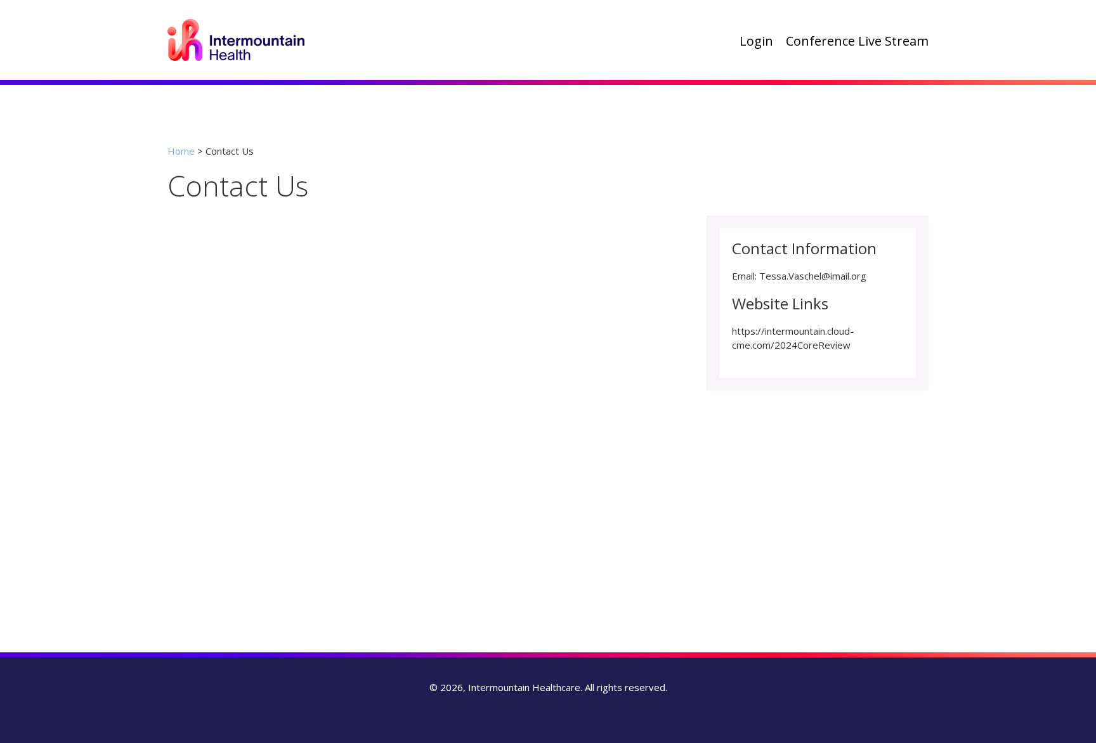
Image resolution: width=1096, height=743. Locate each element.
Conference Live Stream (857, 41)
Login (756, 41)
